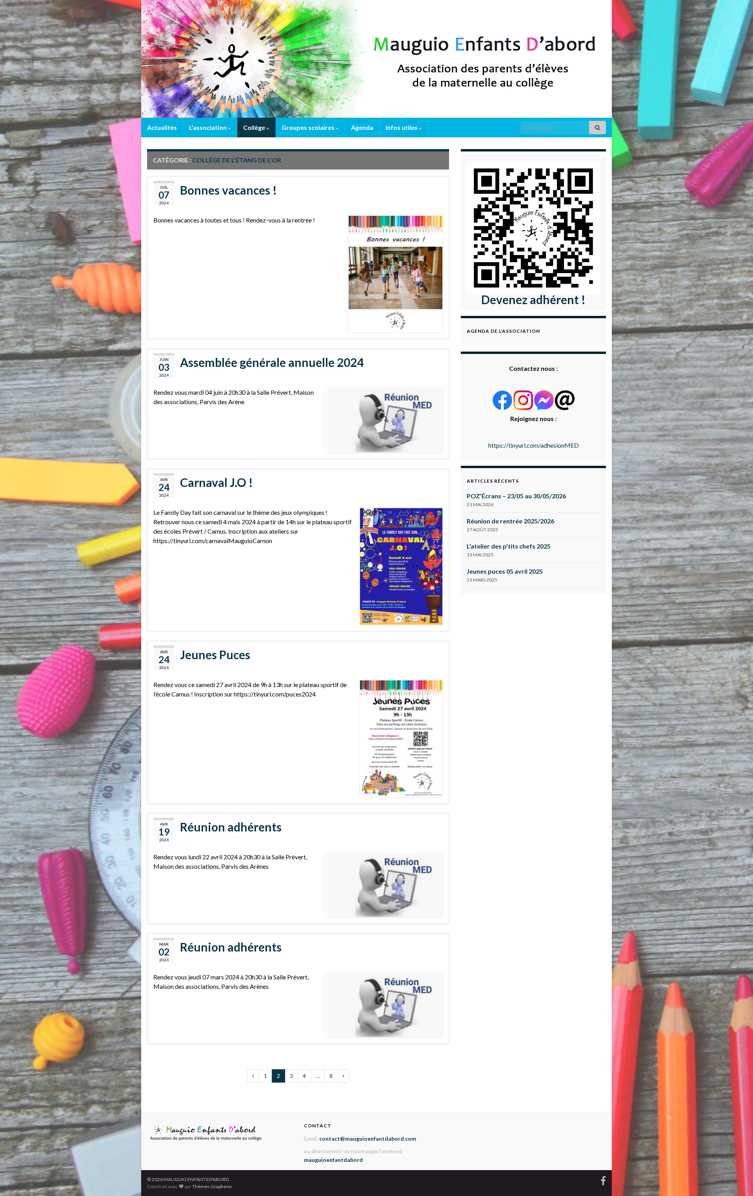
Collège (254, 127)
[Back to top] (735, 1178)
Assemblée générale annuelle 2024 (272, 362)
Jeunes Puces (215, 654)
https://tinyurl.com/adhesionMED (533, 445)
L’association (208, 127)
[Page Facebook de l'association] (603, 1179)
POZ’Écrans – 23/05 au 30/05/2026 (516, 496)
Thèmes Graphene (212, 1186)
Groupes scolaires (309, 127)
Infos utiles (402, 127)
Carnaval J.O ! (216, 482)
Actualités (162, 127)
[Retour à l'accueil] (376, 59)
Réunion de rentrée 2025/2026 (510, 521)
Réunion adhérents (231, 827)
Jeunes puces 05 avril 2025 (505, 571)
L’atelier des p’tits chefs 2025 (509, 546)
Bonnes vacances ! (228, 190)
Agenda (362, 127)
